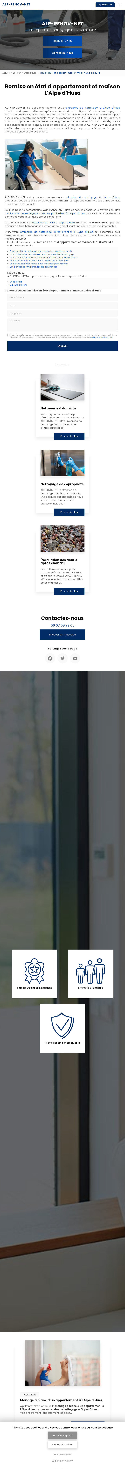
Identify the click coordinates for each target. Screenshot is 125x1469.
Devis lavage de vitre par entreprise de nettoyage (33, 266)
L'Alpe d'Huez (30, 72)
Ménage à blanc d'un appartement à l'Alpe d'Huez (50, 1400)
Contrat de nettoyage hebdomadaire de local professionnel (39, 263)
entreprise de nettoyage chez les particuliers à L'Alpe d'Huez (46, 213)
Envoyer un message (62, 634)
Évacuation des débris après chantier (59, 562)
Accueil (6, 72)
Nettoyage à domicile (58, 408)
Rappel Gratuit (105, 4)
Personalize (64, 1454)
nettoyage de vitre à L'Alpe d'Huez (53, 222)
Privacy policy (64, 1461)
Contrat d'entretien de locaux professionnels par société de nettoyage (43, 257)
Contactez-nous (62, 53)
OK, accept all (63, 1435)
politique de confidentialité (101, 337)
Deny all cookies (63, 1444)
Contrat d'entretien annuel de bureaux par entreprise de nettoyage (42, 254)
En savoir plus (69, 436)
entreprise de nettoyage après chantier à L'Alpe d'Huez (56, 232)
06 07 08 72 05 (62, 41)
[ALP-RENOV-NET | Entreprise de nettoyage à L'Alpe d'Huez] (16, 5)
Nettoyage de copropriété (62, 484)
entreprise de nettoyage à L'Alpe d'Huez (93, 107)
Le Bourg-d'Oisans (18, 284)
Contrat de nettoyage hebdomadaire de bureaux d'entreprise (39, 260)
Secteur (17, 72)
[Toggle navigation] (120, 5)
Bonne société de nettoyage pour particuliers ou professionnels (41, 251)
